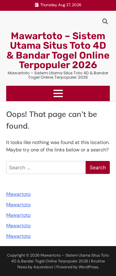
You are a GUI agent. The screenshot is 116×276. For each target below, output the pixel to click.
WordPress (88, 267)
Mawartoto (18, 194)
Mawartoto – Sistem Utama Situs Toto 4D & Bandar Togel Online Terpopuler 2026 (58, 50)
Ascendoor (43, 267)
